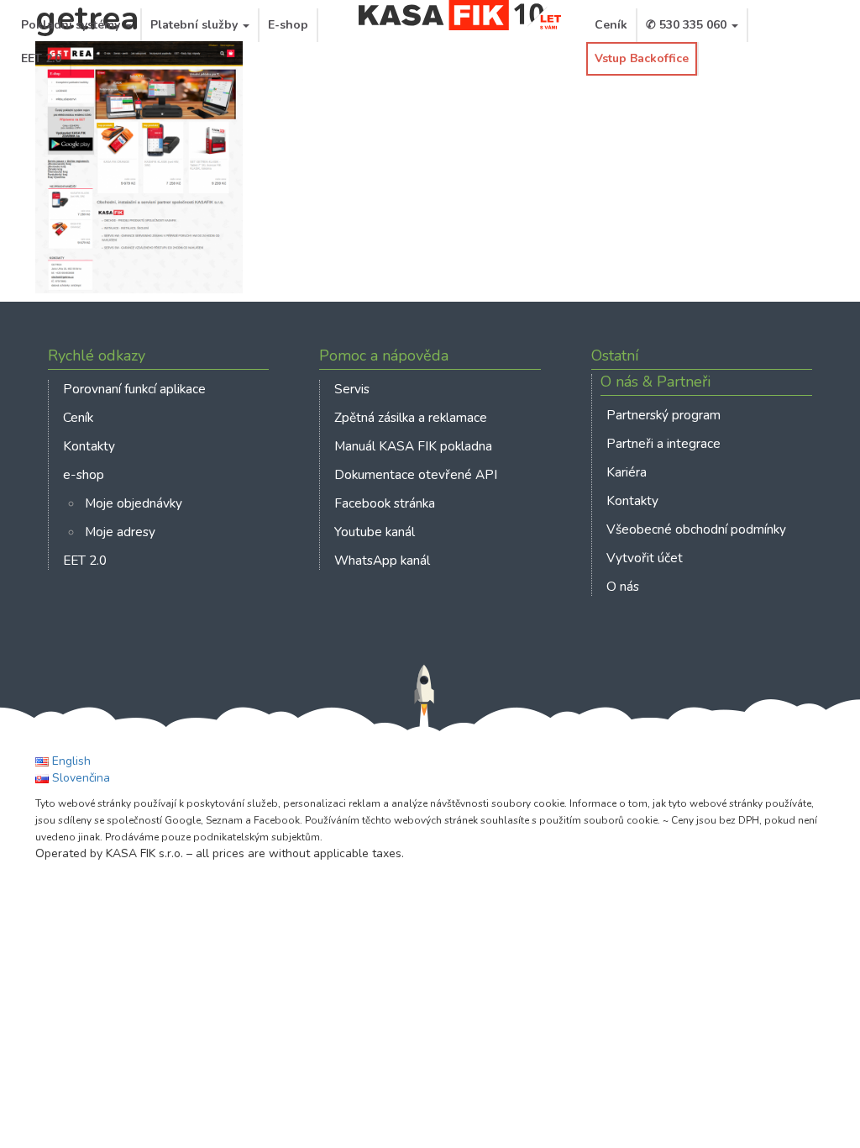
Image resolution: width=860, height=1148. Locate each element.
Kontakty (89, 446)
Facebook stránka (384, 503)
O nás (622, 586)
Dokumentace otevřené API (415, 474)
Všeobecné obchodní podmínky (696, 529)
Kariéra (626, 472)
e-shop (83, 474)
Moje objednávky (133, 503)
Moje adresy (120, 531)
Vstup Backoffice (642, 58)
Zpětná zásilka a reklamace (410, 417)
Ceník (611, 25)
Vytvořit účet (644, 557)
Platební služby (195, 25)
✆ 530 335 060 (688, 25)
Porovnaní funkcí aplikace (134, 389)
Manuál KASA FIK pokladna (413, 446)
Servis (352, 389)
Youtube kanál (374, 531)
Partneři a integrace (663, 443)
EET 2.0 (41, 58)
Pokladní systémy (72, 25)
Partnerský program (663, 415)
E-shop (288, 25)
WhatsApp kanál (382, 560)
